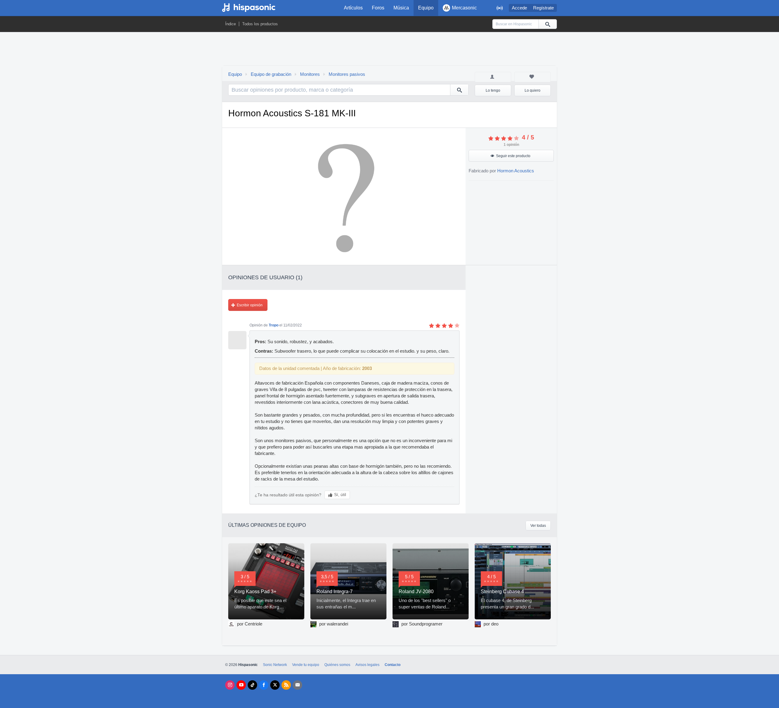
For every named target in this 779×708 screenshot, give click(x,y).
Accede (519, 7)
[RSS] (286, 685)
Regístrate (543, 7)
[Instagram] (230, 685)
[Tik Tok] (252, 685)
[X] (275, 685)
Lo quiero (532, 90)
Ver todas (538, 525)
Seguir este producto (513, 156)
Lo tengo (493, 90)
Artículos (353, 7)
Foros (378, 7)
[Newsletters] (297, 685)
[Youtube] (241, 685)
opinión (511, 145)
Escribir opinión (250, 305)
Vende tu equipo (305, 665)
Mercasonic (464, 7)
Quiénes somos (337, 665)
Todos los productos (260, 24)
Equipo (426, 7)
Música (401, 7)
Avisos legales (367, 665)
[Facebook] (263, 685)
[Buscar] (547, 24)
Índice (230, 24)
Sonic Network (275, 665)
